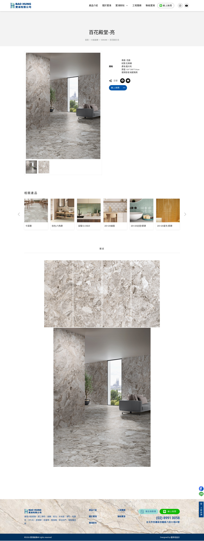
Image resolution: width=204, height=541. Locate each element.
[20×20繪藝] (115, 220)
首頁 (87, 40)
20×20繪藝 (109, 226)
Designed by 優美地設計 (170, 537)
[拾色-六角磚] (62, 220)
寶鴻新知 (93, 523)
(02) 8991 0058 (168, 518)
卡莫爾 (28, 226)
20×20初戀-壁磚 (138, 226)
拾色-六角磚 (57, 226)
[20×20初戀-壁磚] (141, 220)
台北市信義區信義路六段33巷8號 (163, 522)
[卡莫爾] (36, 220)
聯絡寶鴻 (150, 5)
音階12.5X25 (84, 226)
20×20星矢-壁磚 (164, 226)
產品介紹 (93, 5)
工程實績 (136, 5)
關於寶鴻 (106, 5)
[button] (122, 80)
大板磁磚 (94, 40)
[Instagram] (180, 5)
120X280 (104, 40)
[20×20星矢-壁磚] (168, 220)
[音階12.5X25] (89, 220)
